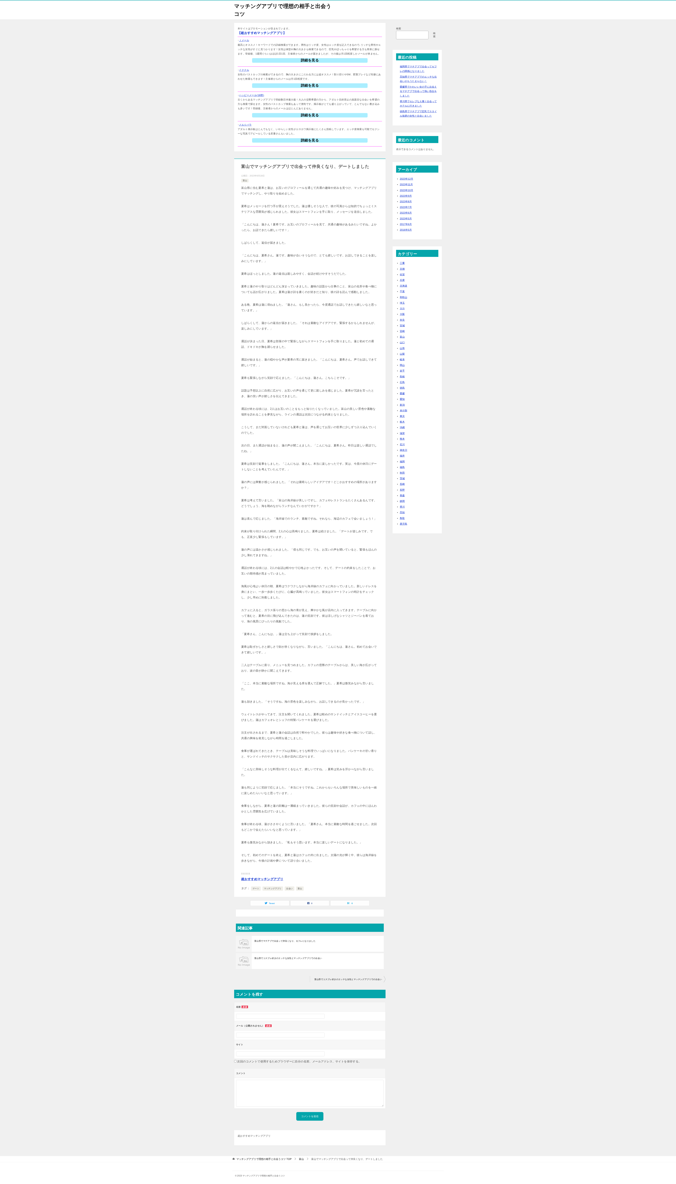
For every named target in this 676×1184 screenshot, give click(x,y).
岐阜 (402, 359)
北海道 (403, 285)
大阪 (402, 314)
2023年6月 (406, 212)
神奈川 (403, 450)
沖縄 (402, 427)
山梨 (402, 353)
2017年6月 (406, 224)
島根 (402, 376)
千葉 (402, 291)
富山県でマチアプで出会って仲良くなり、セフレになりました (284, 941)
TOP (264, 1159)
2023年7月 (406, 207)
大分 (402, 308)
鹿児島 (403, 523)
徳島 (402, 387)
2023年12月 (406, 178)
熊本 (402, 438)
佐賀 (402, 274)
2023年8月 (406, 201)
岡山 (402, 365)
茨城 (402, 478)
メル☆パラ (245, 124)
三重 (402, 263)
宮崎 (402, 331)
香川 (402, 506)
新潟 (402, 404)
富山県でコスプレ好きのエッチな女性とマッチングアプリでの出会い (288, 958)
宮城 (402, 325)
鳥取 (402, 518)
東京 (402, 416)
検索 (398, 28)
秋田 (402, 472)
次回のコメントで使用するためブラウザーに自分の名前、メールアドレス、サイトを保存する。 (299, 1061)
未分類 (403, 410)
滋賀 (402, 433)
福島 (402, 467)
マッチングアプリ (272, 888)
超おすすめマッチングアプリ (262, 879)
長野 (402, 489)
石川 (402, 444)
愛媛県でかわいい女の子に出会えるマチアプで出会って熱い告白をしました (418, 91)
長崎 (402, 484)
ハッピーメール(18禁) (251, 95)
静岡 (402, 501)
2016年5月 (406, 229)
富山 (245, 180)
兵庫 (402, 280)
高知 (402, 512)
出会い (289, 888)
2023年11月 (406, 184)
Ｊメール (244, 40)
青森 (402, 495)
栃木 (402, 421)
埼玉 (402, 302)
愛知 (402, 399)
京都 (402, 268)
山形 (402, 348)
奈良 (402, 319)
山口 (402, 342)
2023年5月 (406, 218)
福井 (402, 455)
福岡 (402, 461)
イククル (244, 70)
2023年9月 (406, 195)
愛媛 (402, 393)
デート (256, 888)
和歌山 (403, 297)
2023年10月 (406, 190)
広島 (402, 382)
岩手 (402, 370)
